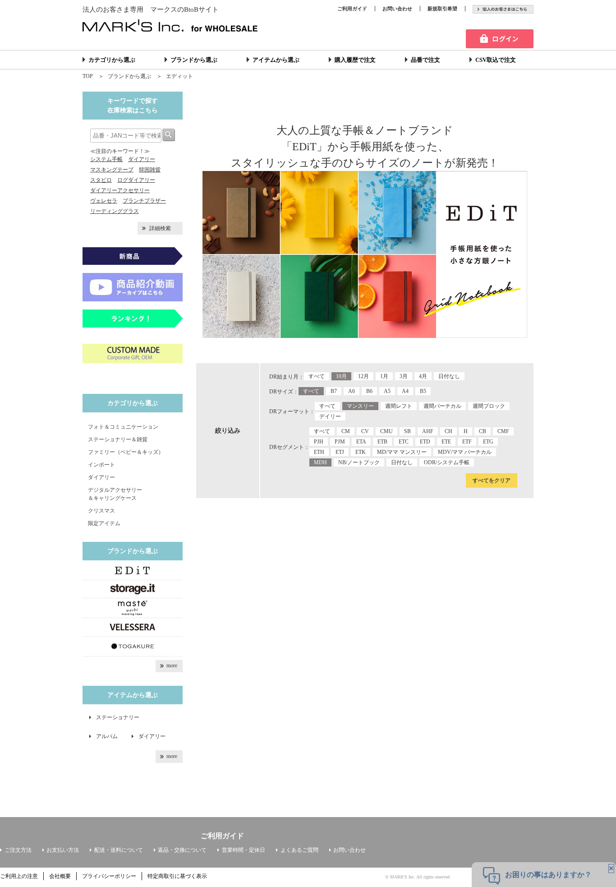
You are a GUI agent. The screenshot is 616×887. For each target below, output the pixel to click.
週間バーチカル (442, 406)
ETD (425, 442)
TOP (88, 76)
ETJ (340, 452)
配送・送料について (118, 850)
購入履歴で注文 (355, 59)
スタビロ (101, 180)
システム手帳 (106, 159)
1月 (384, 376)
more (171, 665)
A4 (405, 391)
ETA (361, 442)
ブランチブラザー (144, 201)
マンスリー (360, 406)
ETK (360, 452)
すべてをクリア (491, 480)
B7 (334, 391)
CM (345, 431)
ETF (467, 442)
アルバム (109, 736)
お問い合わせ (397, 8)
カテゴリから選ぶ (111, 59)
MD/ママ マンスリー (402, 452)
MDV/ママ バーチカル (465, 452)
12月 (363, 376)
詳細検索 (160, 228)
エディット (179, 76)
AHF (427, 431)
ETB (382, 442)
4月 (423, 376)
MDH (320, 462)
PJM (340, 442)
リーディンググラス (114, 211)
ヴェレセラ (103, 201)
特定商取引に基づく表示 (177, 876)
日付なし (449, 376)
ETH (319, 452)
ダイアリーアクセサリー (120, 190)
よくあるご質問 (299, 850)
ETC (404, 442)
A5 (387, 391)
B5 (423, 391)
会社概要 (60, 876)
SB (407, 431)
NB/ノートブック (359, 462)
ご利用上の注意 (19, 876)
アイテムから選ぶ (276, 59)
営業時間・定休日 (243, 850)
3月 (404, 376)
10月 (341, 376)
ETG (488, 442)
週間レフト (398, 406)
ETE (446, 442)
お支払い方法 (62, 850)
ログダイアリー (136, 180)
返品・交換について (182, 850)
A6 (351, 391)
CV (365, 431)
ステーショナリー (117, 717)
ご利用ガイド (352, 8)
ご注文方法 (18, 850)
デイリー (330, 416)
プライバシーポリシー (109, 876)
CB (482, 431)
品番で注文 (425, 59)
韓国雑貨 (150, 169)
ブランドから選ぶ (193, 59)
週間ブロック (489, 406)
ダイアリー (141, 159)
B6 (369, 391)
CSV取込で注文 (495, 59)
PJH (318, 442)
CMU (386, 431)
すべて (316, 376)
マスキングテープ (111, 169)
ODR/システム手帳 (446, 462)
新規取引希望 (442, 8)
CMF (503, 431)
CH (448, 431)
